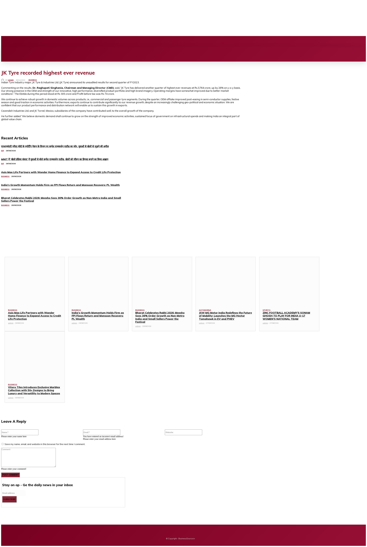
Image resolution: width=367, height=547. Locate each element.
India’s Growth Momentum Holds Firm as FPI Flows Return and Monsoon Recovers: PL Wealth (98, 316)
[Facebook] (66, 41)
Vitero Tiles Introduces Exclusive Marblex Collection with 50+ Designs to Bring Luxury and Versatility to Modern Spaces (34, 390)
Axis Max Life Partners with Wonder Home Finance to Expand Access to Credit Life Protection (34, 316)
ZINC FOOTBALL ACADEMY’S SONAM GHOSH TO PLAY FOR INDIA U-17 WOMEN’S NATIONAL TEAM (286, 316)
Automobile (205, 310)
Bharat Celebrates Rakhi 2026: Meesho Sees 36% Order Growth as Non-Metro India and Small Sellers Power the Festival (160, 317)
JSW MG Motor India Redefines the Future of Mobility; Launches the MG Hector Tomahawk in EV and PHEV (225, 316)
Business (33, 80)
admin (10, 80)
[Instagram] (71, 41)
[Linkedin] (76, 41)
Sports (267, 310)
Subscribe (9, 499)
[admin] (3, 80)
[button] (108, 50)
